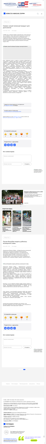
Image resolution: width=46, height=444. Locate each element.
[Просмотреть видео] (7, 218)
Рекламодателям (24, 383)
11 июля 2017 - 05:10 (6, 30)
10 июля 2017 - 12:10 (6, 246)
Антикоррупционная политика (10, 438)
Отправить (27, 164)
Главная (8, 383)
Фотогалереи (15, 383)
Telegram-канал (16, 116)
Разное (38, 383)
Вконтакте (5, 117)
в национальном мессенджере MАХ (12, 111)
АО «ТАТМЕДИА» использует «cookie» (11, 439)
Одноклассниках (11, 117)
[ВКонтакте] (5, 145)
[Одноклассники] (8, 145)
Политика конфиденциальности (10, 441)
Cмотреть (34, 440)
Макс (21, 117)
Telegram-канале (9, 105)
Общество (7, 22)
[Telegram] (11, 145)
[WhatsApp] (14, 145)
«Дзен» (17, 117)
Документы (32, 383)
